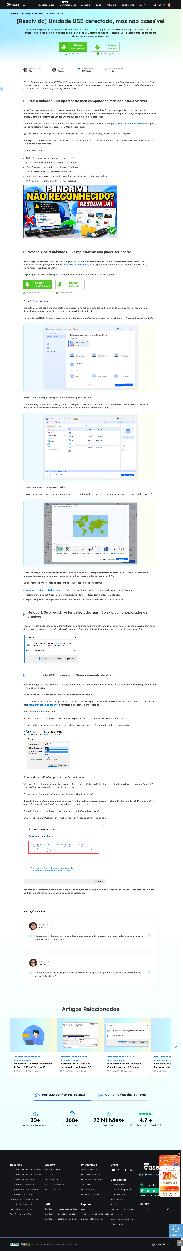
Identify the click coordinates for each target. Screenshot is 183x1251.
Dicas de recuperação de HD (23, 1179)
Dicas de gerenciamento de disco (25, 1189)
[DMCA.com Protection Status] (26, 1244)
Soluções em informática (21, 1214)
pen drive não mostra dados (131, 123)
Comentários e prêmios (121, 1189)
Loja (83, 1209)
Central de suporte (52, 1169)
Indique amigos (118, 1224)
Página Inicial (16, 13)
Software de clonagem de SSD (24, 1199)
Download (49, 1174)
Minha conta (116, 1214)
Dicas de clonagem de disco (22, 1194)
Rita (30, 71)
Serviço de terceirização (92, 1219)
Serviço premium (52, 1189)
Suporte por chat (52, 1179)
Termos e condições (90, 1194)
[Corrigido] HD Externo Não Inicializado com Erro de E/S (75, 1065)
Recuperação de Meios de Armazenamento (44, 13)
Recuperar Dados (46, 4)
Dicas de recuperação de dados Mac (26, 1174)
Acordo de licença (89, 1189)
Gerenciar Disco (68, 4)
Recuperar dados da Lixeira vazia (42, 590)
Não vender (86, 1184)
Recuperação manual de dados (95, 1214)
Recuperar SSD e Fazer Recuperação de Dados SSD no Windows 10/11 (33, 1065)
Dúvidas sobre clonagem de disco (59, 1214)
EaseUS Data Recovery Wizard (81, 264)
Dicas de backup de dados (22, 1184)
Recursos (16, 1164)
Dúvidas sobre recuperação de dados (61, 1209)
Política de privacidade (91, 1179)
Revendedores (117, 1199)
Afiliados (115, 1204)
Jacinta (61, 71)
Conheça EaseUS (118, 1184)
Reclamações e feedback (122, 1219)
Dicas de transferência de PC (23, 1204)
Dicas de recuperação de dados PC (26, 1169)
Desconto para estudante (122, 1209)
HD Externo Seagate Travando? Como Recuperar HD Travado (124, 1065)
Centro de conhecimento (21, 1209)
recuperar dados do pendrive (44, 704)
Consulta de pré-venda (54, 1184)
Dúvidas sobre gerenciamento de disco (62, 1219)
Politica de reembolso (91, 1174)
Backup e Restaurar (91, 4)
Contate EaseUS (118, 1194)
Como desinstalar (89, 1169)
